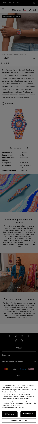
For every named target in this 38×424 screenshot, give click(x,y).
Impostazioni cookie (19, 420)
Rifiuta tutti (9, 414)
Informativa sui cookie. (15, 407)
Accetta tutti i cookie (28, 414)
